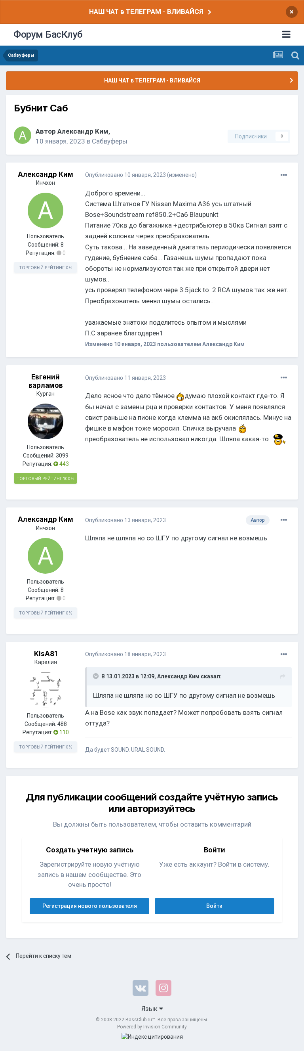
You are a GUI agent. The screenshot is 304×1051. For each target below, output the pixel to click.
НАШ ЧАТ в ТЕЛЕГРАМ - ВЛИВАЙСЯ (146, 11)
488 (62, 724)
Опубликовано (125, 175)
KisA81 (45, 654)
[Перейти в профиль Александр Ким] (22, 135)
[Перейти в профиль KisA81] (45, 690)
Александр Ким (82, 131)
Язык (150, 1009)
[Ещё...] (284, 175)
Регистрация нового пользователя (89, 906)
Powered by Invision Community (152, 1027)
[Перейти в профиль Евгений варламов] (45, 421)
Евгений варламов (45, 381)
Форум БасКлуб (48, 34)
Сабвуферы (109, 141)
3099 (62, 455)
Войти (214, 906)
